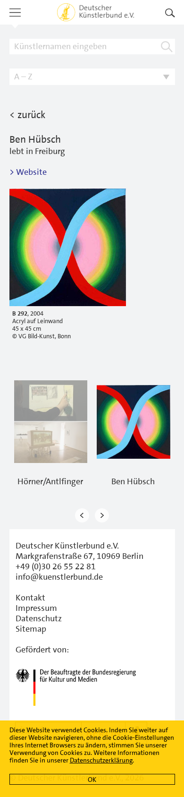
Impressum (36, 608)
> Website (28, 172)
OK (92, 779)
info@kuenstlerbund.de (59, 577)
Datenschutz (39, 618)
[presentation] (82, 515)
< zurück (27, 114)
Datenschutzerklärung (101, 760)
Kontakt (30, 597)
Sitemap (31, 628)
